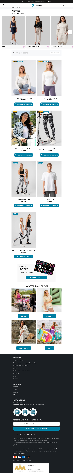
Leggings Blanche (23, 199)
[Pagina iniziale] (37, 5)
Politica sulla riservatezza (20, 365)
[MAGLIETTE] (49, 300)
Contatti (15, 387)
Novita (18, 7)
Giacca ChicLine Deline (23, 149)
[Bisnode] (31, 468)
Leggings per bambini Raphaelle (49, 149)
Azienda (15, 392)
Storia (15, 389)
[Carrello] (69, 5)
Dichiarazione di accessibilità (21, 371)
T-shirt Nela (49, 199)
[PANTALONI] (24, 332)
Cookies (15, 368)
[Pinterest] (24, 434)
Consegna (16, 373)
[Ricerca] (64, 5)
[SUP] (49, 332)
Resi (14, 376)
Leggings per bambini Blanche (23, 250)
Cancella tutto (55, 53)
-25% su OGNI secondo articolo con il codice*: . (36, 1)
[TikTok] (34, 434)
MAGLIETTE (50, 316)
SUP (49, 348)
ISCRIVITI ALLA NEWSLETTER (36, 429)
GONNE (23, 316)
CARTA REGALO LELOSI (36, 278)
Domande (16, 379)
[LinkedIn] (31, 434)
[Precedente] (12, 1)
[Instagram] (21, 434)
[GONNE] (24, 300)
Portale (13, 7)
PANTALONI (23, 348)
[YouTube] (28, 434)
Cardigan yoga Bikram (23, 98)
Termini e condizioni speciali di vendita (24, 363)
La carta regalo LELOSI (20, 404)
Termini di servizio (18, 360)
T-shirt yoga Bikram (49, 98)
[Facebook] (18, 434)
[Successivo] (60, 1)
